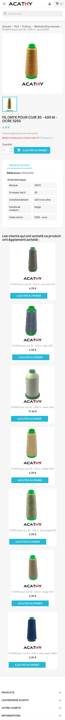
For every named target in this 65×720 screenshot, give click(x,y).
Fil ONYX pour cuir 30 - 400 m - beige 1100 (33, 591)
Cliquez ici (46, 137)
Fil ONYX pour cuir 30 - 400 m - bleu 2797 (32, 345)
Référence (13, 172)
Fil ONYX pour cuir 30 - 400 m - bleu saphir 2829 (33, 653)
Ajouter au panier (32, 150)
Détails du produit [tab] (19, 165)
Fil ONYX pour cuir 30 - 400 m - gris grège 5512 (32, 530)
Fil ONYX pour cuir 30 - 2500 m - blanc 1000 (32, 407)
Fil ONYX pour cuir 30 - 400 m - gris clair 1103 (32, 284)
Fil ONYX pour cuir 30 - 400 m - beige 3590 (32, 468)
